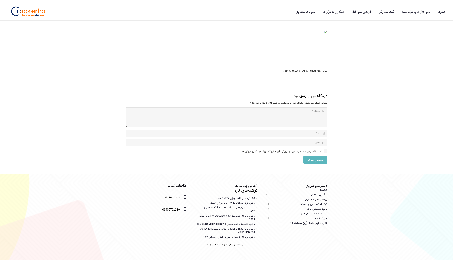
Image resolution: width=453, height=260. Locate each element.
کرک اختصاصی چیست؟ (313, 204)
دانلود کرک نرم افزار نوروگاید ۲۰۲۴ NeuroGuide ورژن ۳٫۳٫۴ (228, 209)
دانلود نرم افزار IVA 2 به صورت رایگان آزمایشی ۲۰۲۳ (229, 237)
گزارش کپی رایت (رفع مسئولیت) (308, 223)
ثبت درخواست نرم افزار (314, 213)
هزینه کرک (321, 218)
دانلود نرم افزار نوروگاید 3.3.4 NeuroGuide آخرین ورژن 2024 (227, 217)
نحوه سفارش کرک (317, 209)
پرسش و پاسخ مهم (316, 199)
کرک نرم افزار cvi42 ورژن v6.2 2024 (236, 198)
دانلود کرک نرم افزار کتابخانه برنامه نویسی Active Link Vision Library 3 (227, 230)
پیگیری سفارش (318, 194)
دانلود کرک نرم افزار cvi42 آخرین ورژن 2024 (232, 203)
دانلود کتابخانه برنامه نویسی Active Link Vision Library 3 (225, 224)
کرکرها (323, 190)
